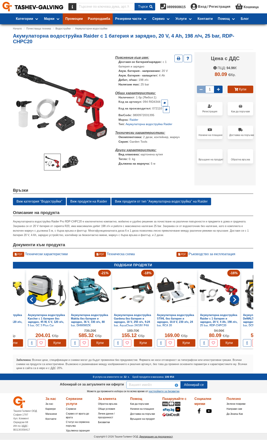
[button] (52, 162)
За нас (49, 403)
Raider (134, 119)
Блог (245, 18)
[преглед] (32, 343)
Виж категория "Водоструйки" (39, 201)
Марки (49, 18)
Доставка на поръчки (142, 413)
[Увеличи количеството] (218, 89)
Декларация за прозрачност (156, 436)
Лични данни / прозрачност (106, 415)
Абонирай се (194, 385)
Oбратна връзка (107, 403)
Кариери (50, 408)
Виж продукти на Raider (88, 201)
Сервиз (158, 18)
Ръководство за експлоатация (207, 254)
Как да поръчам (139, 403)
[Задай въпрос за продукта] (188, 58)
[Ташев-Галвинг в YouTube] (208, 411)
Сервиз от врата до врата (77, 415)
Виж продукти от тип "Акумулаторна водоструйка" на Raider (161, 201)
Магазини (51, 413)
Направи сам (234, 408)
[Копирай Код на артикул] (164, 103)
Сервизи (71, 408)
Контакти (205, 18)
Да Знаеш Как (235, 413)
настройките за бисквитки (164, 391)
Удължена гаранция (78, 430)
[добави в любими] (41, 343)
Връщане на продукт (142, 418)
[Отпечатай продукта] (178, 58)
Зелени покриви (236, 403)
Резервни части (128, 18)
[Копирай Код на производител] (166, 109)
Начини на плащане (142, 408)
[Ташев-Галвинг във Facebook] (199, 411)
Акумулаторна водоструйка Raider (149, 124)
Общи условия (106, 408)
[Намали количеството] (201, 89)
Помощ (224, 18)
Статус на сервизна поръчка (77, 424)
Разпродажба (99, 18)
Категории (24, 18)
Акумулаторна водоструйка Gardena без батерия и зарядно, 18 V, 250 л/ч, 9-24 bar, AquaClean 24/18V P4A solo (132, 321)
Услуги (181, 18)
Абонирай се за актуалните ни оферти (92, 384)
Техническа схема (116, 254)
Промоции (74, 18)
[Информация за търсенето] (72, 6)
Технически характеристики (42, 254)
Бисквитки (104, 422)
